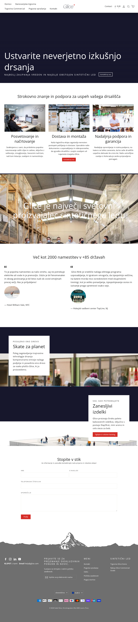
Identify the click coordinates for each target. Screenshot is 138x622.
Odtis (86, 572)
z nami (11, 563)
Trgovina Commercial (15, 8)
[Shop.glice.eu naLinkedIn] (15, 558)
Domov (8, 4)
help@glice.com (29, 563)
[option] (69, 208)
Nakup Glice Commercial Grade (120, 569)
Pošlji (26, 517)
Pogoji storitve (89, 580)
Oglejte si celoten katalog (105, 434)
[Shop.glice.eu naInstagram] (10, 558)
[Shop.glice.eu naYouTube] (19, 558)
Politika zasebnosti (91, 576)
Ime (22, 471)
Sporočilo (26, 493)
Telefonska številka (31, 482)
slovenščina (60, 593)
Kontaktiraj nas (105, 74)
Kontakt (53, 8)
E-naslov (74, 471)
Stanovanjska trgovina (25, 4)
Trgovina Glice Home (118, 564)
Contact (108, 6)
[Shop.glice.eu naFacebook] (5, 558)
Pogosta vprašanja (37, 8)
